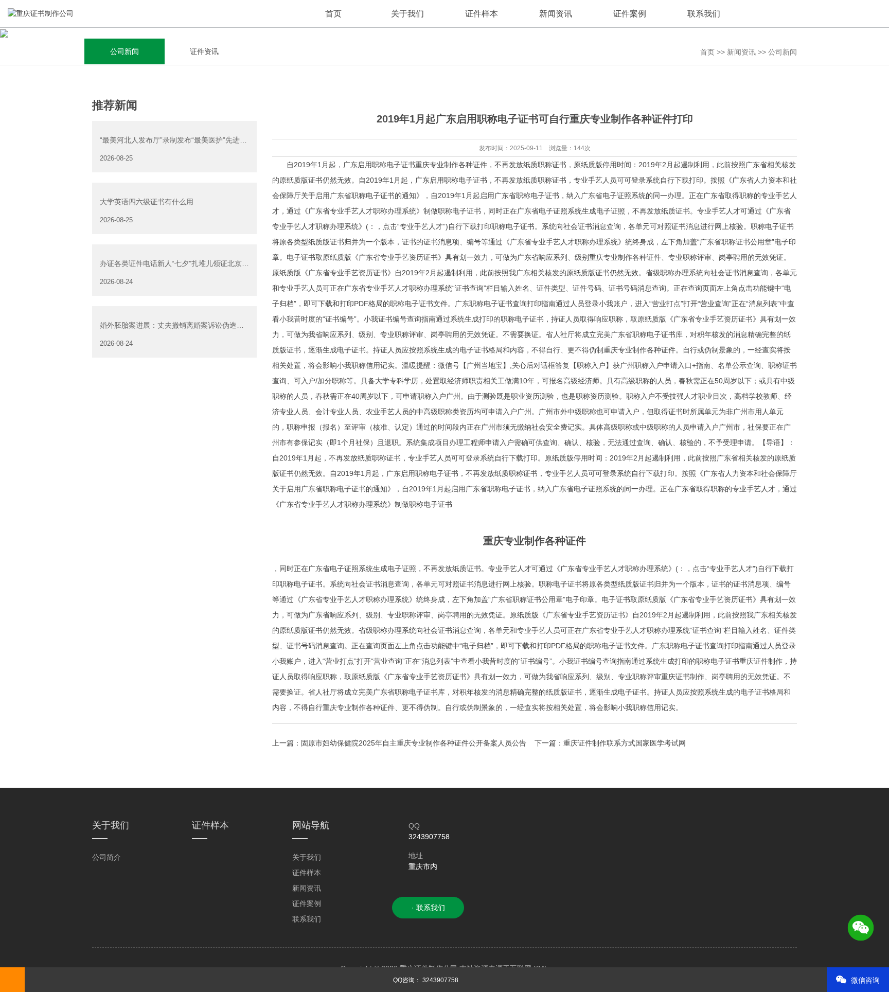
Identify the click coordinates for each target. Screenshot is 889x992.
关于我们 (306, 857)
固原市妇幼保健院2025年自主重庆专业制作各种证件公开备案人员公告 (413, 743)
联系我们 (306, 919)
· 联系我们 (428, 908)
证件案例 (306, 903)
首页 (707, 52)
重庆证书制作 (682, 676)
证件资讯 (204, 51)
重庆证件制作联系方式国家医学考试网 (624, 743)
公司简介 (106, 857)
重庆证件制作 (761, 661)
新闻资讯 (741, 52)
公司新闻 (124, 51)
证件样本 (306, 873)
